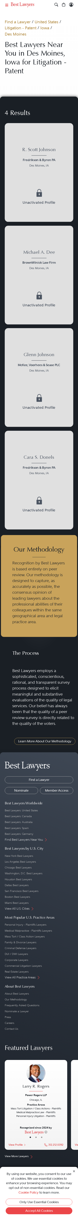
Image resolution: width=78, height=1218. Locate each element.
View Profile (16, 1144)
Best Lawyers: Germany (19, 833)
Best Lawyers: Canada (18, 816)
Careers (9, 1022)
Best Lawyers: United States (21, 810)
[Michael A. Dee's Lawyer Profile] (39, 260)
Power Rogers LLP (36, 1095)
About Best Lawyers (17, 993)
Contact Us (11, 1028)
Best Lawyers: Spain (17, 828)
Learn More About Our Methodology (44, 741)
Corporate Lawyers (16, 959)
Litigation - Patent (20, 28)
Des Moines (15, 34)
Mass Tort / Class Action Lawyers (25, 936)
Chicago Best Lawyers (18, 867)
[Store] (64, 5)
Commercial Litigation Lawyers (23, 965)
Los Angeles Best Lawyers (20, 861)
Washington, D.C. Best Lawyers (23, 873)
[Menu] (7, 4)
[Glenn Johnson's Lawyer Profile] (39, 363)
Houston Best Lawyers (18, 879)
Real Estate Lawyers (17, 971)
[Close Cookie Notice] (74, 1171)
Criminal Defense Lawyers (20, 948)
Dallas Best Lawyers (17, 885)
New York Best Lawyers (19, 855)
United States (46, 22)
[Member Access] (71, 5)
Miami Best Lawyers (17, 902)
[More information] (46, 1132)
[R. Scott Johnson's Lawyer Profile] (39, 158)
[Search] (56, 5)
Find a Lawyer (18, 22)
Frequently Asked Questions (22, 1005)
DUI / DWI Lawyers (16, 953)
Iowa (44, 28)
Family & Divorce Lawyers (20, 942)
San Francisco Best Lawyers (21, 890)
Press (8, 1017)
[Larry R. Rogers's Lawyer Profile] (36, 1078)
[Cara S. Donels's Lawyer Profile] (39, 465)
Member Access (56, 790)
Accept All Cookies (39, 1211)
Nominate (21, 790)
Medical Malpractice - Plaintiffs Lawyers (28, 930)
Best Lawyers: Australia (19, 822)
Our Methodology (16, 999)
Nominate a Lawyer (17, 1011)
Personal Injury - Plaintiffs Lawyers (25, 924)
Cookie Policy (29, 1192)
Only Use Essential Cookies (39, 1202)
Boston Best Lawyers (17, 896)
